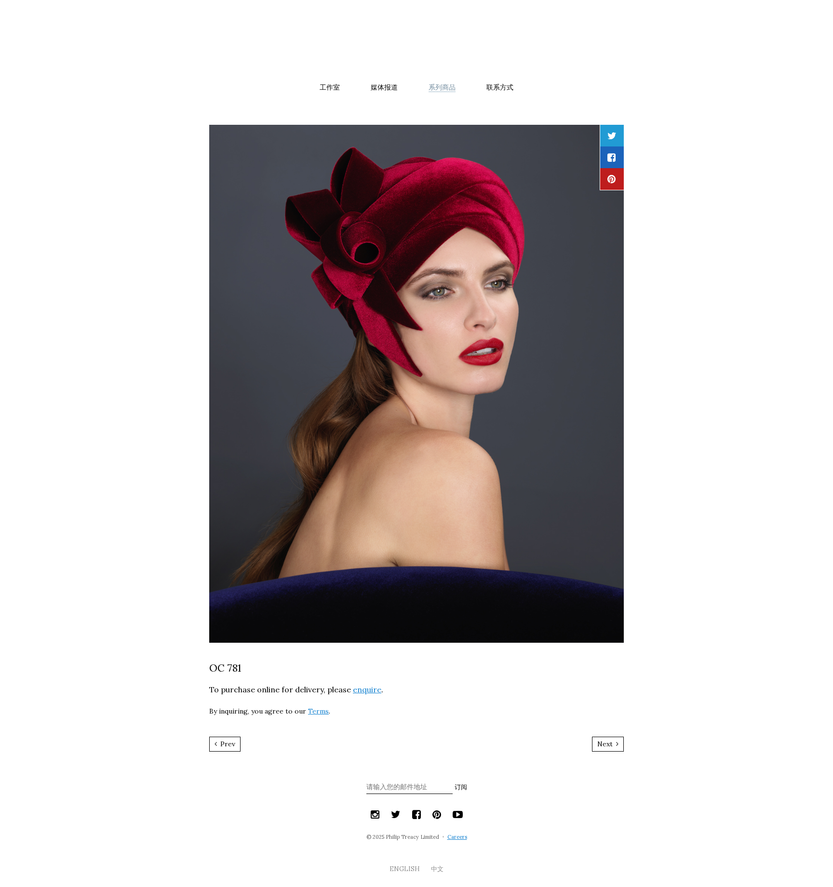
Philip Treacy (416, 40)
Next (606, 744)
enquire (367, 689)
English (405, 869)
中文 (437, 869)
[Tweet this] (612, 135)
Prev (226, 744)
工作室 (330, 87)
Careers (457, 837)
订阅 (461, 787)
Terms (318, 711)
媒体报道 (384, 87)
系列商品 (442, 87)
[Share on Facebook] (611, 157)
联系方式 (499, 87)
